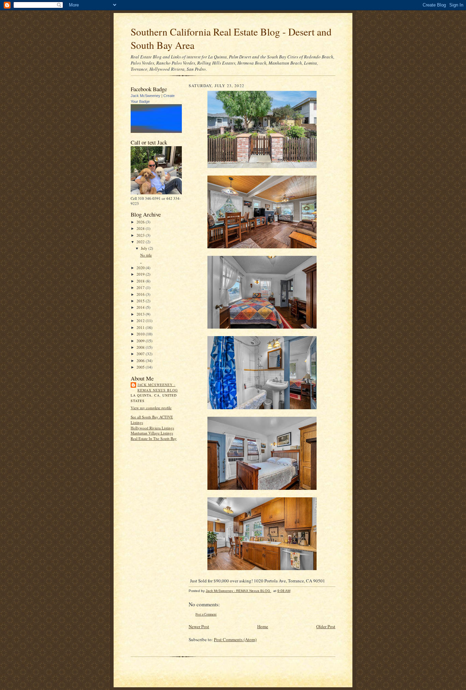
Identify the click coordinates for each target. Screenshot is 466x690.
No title (146, 255)
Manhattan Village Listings (152, 433)
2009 (141, 340)
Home (262, 626)
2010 (141, 333)
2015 (141, 300)
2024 (141, 228)
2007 (141, 353)
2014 (141, 307)
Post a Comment (206, 614)
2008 (141, 347)
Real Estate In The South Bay (154, 438)
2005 (141, 367)
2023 (141, 235)
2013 (141, 314)
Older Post (325, 626)
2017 (141, 287)
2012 (141, 320)
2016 (141, 294)
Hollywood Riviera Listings (152, 427)
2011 (141, 327)
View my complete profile (151, 407)
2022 (141, 241)
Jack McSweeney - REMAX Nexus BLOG (157, 387)
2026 (141, 221)
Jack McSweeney (145, 96)
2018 (141, 281)
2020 (141, 267)
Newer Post (199, 626)
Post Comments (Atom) (235, 639)
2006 (141, 360)
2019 (141, 274)
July (144, 248)
